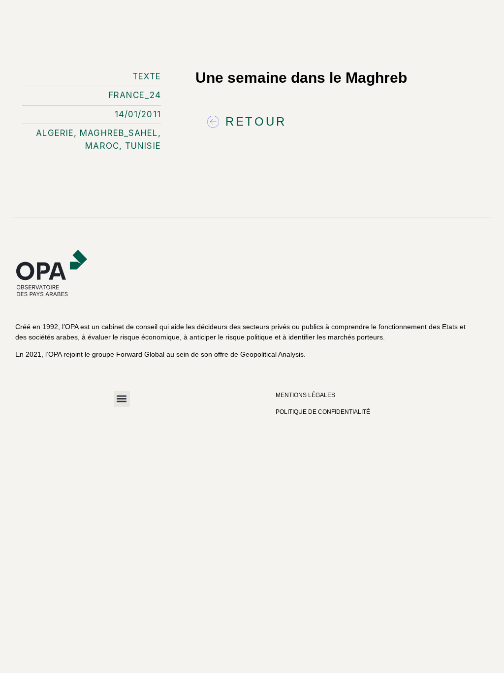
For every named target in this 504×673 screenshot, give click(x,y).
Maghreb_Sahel (119, 133)
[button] (122, 399)
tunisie (143, 146)
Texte (146, 76)
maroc (102, 146)
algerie (55, 133)
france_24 (135, 95)
